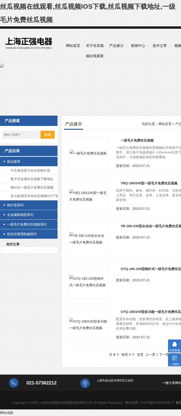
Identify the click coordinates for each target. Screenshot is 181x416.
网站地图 (131, 402)
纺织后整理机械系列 (22, 234)
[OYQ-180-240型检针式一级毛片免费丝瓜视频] (88, 281)
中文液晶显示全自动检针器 (30, 170)
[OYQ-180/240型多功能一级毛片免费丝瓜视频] (88, 324)
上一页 (150, 354)
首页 (140, 354)
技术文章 (160, 46)
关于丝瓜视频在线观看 (95, 47)
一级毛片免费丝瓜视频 (137, 140)
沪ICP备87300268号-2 (157, 402)
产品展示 (116, 46)
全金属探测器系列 (20, 215)
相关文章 (13, 244)
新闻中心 (138, 46)
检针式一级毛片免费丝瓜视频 (32, 187)
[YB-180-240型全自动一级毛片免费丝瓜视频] (88, 238)
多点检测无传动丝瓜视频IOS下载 (35, 196)
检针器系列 (15, 205)
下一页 (164, 354)
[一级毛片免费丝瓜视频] (88, 153)
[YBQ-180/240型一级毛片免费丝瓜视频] (88, 196)
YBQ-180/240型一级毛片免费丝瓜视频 (149, 183)
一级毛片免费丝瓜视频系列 (27, 224)
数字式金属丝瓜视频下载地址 (32, 179)
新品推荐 (13, 161)
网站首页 (73, 46)
